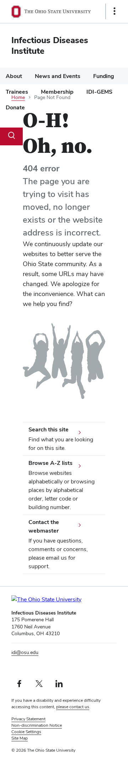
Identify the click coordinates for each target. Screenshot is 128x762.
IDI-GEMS (99, 91)
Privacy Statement (28, 719)
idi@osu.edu (24, 652)
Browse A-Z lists (50, 463)
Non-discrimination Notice (36, 725)
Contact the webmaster (43, 526)
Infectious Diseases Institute (49, 45)
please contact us (72, 707)
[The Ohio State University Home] (59, 599)
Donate (15, 107)
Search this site (48, 429)
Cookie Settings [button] (26, 732)
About (14, 76)
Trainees (17, 91)
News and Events (57, 76)
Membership (57, 91)
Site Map (19, 738)
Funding (103, 76)
